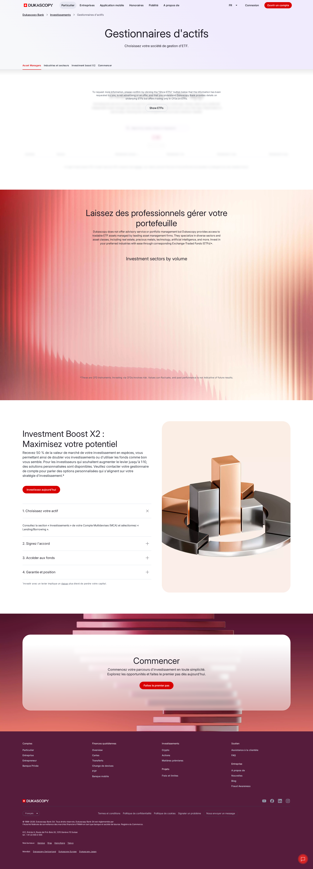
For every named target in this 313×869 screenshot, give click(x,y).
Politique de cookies (164, 813)
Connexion (252, 5)
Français (29, 813)
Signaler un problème (189, 813)
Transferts (97, 760)
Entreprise (28, 755)
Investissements (60, 14)
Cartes (95, 755)
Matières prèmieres (172, 760)
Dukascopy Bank (33, 14)
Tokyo (70, 843)
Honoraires (136, 5)
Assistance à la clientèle (244, 750)
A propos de (171, 5)
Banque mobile (100, 776)
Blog (233, 780)
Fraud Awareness (241, 786)
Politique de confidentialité (137, 813)
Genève (41, 843)
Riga (49, 843)
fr (230, 5)
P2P (94, 771)
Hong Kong (59, 843)
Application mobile (112, 5)
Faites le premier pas (156, 685)
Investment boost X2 (83, 65)
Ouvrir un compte (278, 5)
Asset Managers (32, 65)
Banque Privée (30, 765)
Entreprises (87, 5)
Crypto (165, 750)
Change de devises (103, 765)
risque (64, 583)
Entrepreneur (30, 760)
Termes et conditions (109, 813)
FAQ (233, 755)
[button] (87, 511)
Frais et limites (170, 775)
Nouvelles (237, 775)
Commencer (105, 65)
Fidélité (153, 5)
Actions (166, 755)
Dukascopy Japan (87, 851)
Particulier (68, 5)
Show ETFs (156, 108)
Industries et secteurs (56, 65)
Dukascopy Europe (67, 851)
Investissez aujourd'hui (41, 489)
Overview (97, 750)
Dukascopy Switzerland (44, 851)
